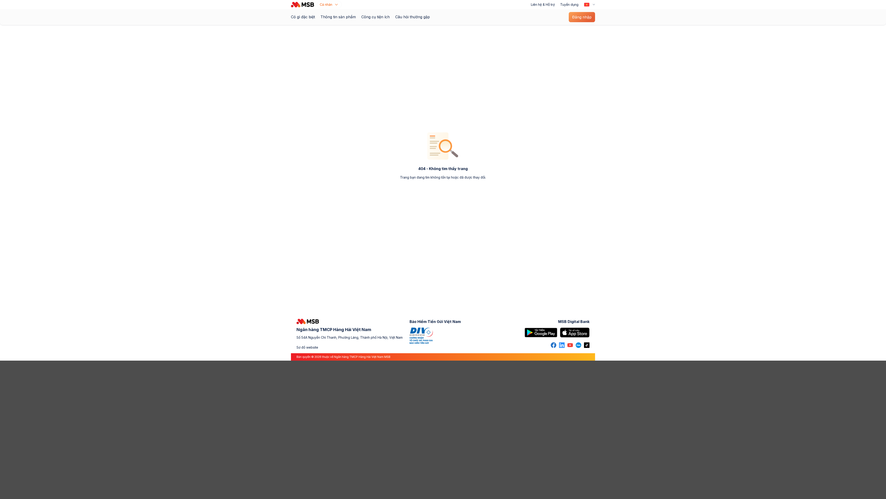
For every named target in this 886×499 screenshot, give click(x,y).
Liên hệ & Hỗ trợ (543, 4)
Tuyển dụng (569, 4)
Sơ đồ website (307, 347)
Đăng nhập (582, 17)
